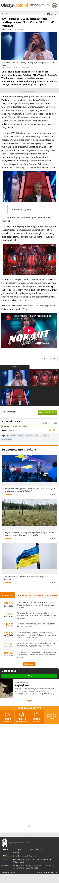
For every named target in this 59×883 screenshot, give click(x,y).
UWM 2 (44, 435)
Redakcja (5, 849)
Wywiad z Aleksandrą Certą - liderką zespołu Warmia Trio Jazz (37, 625)
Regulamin (32, 856)
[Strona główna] (22, 5)
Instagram (46, 872)
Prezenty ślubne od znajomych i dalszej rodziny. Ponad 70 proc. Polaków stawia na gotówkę (36, 615)
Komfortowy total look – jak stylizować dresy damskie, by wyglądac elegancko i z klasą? (37, 644)
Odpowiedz (9, 430)
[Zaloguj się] (48, 5)
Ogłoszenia (8, 670)
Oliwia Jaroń (6, 29)
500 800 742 (34, 859)
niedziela (7, 720)
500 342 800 (34, 850)
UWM (20, 435)
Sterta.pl (16, 865)
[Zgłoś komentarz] (16, 430)
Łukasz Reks (7, 439)
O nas (15, 856)
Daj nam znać (23, 856)
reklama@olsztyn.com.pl (21, 859)
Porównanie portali (19, 862)
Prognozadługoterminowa (51, 717)
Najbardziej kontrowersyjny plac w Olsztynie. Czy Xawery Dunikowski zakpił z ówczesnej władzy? (37, 654)
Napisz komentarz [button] (47, 412)
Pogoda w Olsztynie (29, 708)
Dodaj (29, 676)
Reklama (5, 859)
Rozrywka (5, 14)
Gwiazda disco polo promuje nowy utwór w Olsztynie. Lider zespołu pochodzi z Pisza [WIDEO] (36, 605)
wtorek (36, 720)
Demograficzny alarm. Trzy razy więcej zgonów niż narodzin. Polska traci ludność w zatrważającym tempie (37, 635)
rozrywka (11, 435)
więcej (29, 700)
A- (48, 14)
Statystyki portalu (46, 859)
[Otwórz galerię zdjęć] (29, 46)
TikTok (53, 872)
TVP (36, 435)
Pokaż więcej (29, 664)
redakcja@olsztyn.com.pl (21, 850)
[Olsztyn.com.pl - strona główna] (4, 842)
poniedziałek (22, 720)
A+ (56, 14)
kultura (29, 435)
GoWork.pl (17, 852)
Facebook (39, 872)
